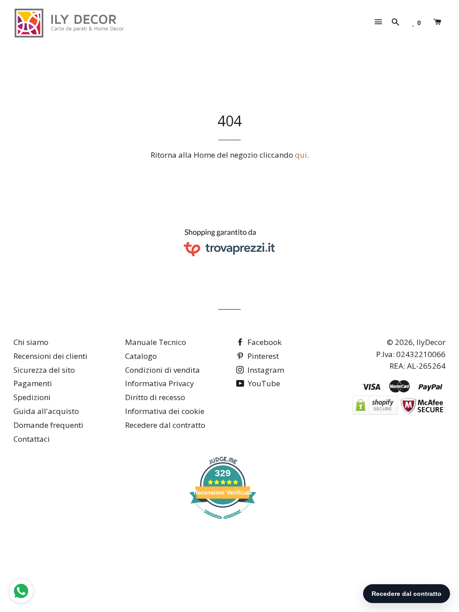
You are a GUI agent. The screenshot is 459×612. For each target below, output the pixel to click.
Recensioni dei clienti (50, 356)
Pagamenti (32, 383)
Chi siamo (30, 342)
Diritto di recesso (155, 397)
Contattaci (31, 439)
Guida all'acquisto (46, 411)
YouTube (263, 383)
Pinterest (262, 356)
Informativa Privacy (159, 383)
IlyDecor (431, 342)
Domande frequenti (48, 425)
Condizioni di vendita (162, 370)
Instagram (265, 370)
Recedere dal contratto (165, 425)
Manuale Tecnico (155, 342)
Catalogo (141, 356)
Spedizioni (32, 397)
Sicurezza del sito (44, 370)
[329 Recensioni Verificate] (223, 523)
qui (301, 155)
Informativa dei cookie (164, 411)
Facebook (263, 342)
